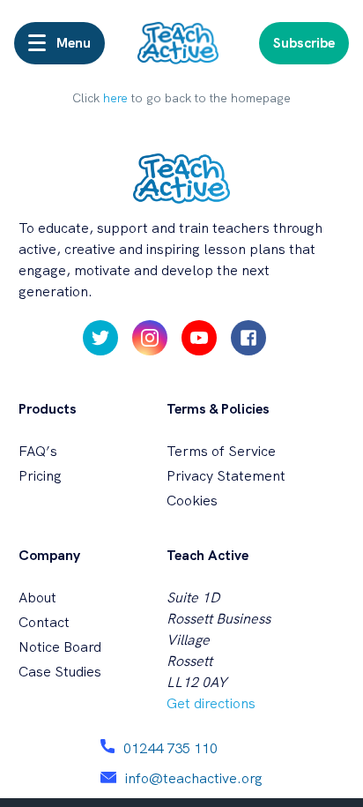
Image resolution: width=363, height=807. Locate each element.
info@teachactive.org (194, 778)
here (115, 98)
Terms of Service (221, 451)
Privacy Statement (226, 476)
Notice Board (60, 647)
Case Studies (60, 671)
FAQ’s (38, 451)
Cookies (192, 500)
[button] (59, 43)
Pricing (40, 476)
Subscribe (304, 43)
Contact (44, 622)
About (37, 597)
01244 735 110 (170, 748)
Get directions (211, 703)
